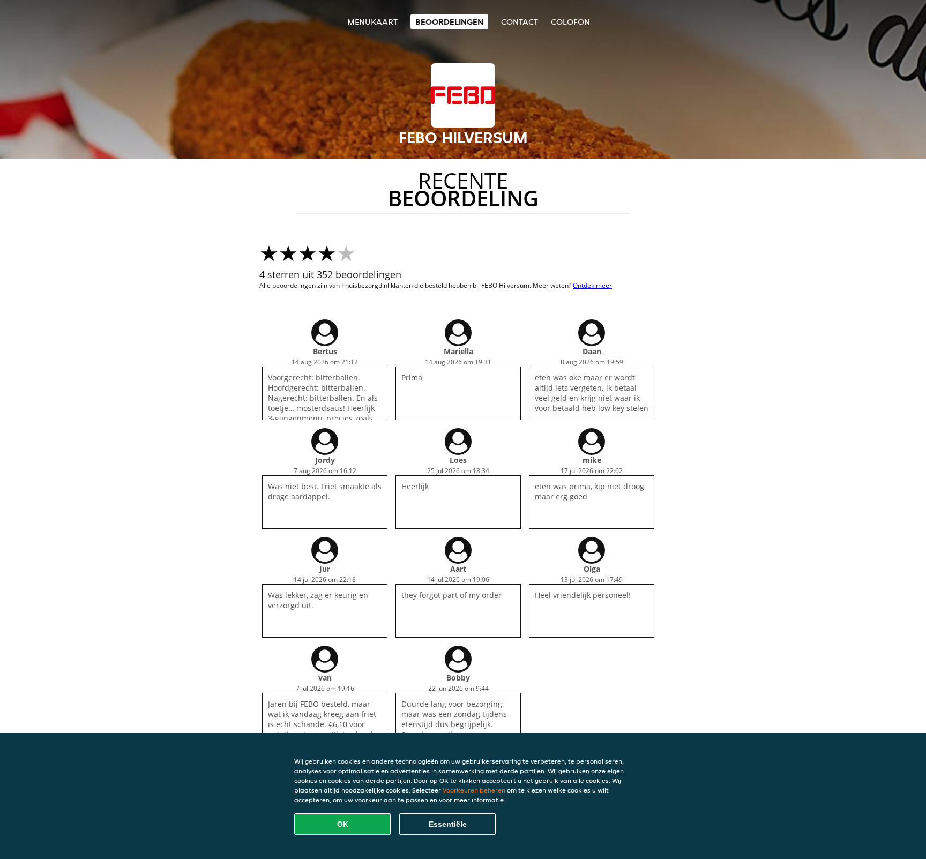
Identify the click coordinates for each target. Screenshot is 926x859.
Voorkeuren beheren (474, 790)
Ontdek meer (592, 285)
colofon (570, 21)
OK (342, 824)
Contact (519, 21)
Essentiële (448, 824)
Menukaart (372, 21)
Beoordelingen (449, 21)
